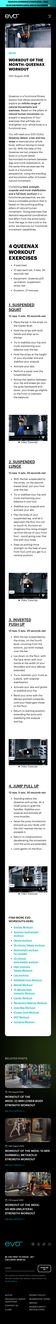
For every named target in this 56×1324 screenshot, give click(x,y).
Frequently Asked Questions (15, 1300)
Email (8, 1268)
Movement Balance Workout (30, 1002)
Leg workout (21, 975)
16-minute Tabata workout (29, 945)
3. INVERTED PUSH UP (20, 622)
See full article (13, 1111)
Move (12, 53)
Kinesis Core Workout (26, 1012)
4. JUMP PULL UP (24, 786)
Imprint (33, 1303)
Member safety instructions (37, 1308)
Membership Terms (39, 1299)
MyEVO (8, 1295)
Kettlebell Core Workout (28, 980)
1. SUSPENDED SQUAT (21, 307)
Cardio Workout (23, 998)
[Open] (49, 16)
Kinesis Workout (23, 927)
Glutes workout (23, 940)
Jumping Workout (24, 1022)
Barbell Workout (23, 984)
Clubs (8, 1309)
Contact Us (11, 1305)
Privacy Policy (37, 1295)
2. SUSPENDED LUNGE (22, 464)
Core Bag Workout (24, 1007)
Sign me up (44, 1268)
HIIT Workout (21, 1017)
